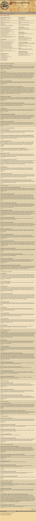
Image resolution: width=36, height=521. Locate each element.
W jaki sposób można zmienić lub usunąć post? (7, 41)
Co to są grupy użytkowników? (22, 19)
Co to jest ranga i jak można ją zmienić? (6, 35)
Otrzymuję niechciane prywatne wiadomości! (24, 28)
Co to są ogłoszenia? (3, 58)
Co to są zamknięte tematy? (4, 59)
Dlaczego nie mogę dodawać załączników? (6, 46)
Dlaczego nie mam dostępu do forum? (5, 45)
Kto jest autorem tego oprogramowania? (23, 52)
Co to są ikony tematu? (3, 60)
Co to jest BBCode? (3, 54)
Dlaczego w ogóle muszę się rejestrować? (6, 18)
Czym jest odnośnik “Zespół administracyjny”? (24, 25)
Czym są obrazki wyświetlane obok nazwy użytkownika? (8, 34)
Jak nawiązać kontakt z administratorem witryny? (24, 55)
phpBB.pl (9, 156)
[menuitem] (1, 12)
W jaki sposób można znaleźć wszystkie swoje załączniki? (25, 49)
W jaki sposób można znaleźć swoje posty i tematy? (24, 40)
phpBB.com (13, 156)
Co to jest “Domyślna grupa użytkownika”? (23, 24)
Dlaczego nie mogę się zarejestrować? (5, 19)
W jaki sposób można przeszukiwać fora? (23, 37)
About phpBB (12, 485)
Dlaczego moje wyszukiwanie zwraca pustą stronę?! (25, 38)
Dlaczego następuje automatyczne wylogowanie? (7, 25)
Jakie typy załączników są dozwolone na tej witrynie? (25, 48)
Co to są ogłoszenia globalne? (4, 57)
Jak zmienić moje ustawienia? (4, 28)
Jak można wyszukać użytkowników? (23, 39)
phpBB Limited (24, 483)
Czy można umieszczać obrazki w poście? (6, 56)
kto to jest (5, 496)
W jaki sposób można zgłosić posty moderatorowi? (7, 47)
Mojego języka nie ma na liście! (4, 33)
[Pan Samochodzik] (4, 5)
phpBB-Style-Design (10, 514)
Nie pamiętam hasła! (3, 24)
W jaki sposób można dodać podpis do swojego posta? (8, 42)
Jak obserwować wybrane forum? (22, 45)
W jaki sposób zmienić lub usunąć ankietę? (6, 44)
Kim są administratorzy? (21, 18)
